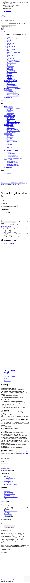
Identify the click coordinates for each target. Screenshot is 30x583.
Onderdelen (10, 45)
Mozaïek (9, 73)
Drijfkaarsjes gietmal (12, 60)
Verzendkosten (8, 483)
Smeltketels (10, 40)
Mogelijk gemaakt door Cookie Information (12, 579)
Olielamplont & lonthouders (14, 51)
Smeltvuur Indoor (12, 91)
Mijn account (7, 11)
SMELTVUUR (8, 90)
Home (2, 183)
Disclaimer (7, 512)
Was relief (10, 69)
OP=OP (9, 78)
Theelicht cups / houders (13, 61)
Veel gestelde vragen (9, 492)
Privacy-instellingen (9, 525)
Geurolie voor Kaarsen (13, 54)
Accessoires (10, 43)
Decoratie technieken (9, 494)
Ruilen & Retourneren (10, 480)
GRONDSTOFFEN (9, 46)
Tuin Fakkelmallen (12, 85)
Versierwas (10, 67)
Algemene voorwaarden (10, 511)
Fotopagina (7, 495)
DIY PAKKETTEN (9, 79)
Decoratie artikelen (12, 72)
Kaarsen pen (10, 66)
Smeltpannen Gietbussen (13, 38)
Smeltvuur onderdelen (13, 96)
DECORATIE (8, 64)
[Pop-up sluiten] (1, 523)
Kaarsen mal (10, 57)
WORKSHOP (8, 97)
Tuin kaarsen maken (12, 87)
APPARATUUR (8, 37)
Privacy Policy (8, 514)
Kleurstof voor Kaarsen (13, 52)
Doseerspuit (10, 76)
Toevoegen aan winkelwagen (8, 221)
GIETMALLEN (8, 55)
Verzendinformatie (9, 481)
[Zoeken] (2, 28)
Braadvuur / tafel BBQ (13, 94)
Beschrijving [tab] (7, 381)
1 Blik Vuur (10, 82)
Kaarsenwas (10, 48)
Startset (9, 41)
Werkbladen (7, 491)
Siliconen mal (10, 58)
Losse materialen (11, 63)
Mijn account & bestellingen (11, 484)
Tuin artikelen (11, 84)
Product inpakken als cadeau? (8, 206)
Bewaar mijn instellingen (7, 581)
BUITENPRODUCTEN (10, 81)
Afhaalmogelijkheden (9, 477)
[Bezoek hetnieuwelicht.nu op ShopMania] (8, 517)
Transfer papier (11, 70)
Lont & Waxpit (11, 49)
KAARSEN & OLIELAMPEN (12, 88)
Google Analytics (9, 527)
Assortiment (7, 183)
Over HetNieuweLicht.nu (11, 497)
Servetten (9, 75)
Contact (6, 498)
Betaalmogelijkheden (9, 478)
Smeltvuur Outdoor (12, 93)
